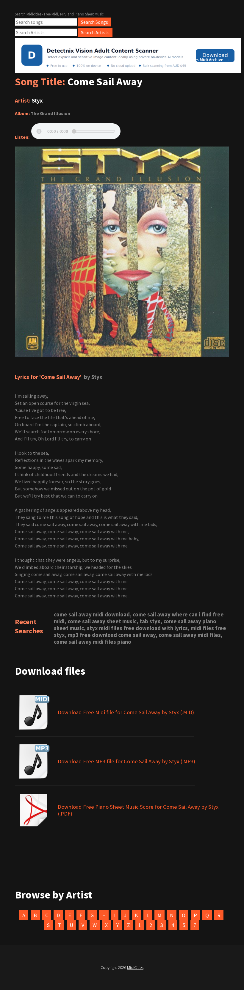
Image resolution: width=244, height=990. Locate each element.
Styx (37, 100)
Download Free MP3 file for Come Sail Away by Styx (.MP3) (126, 761)
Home (116, 59)
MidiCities (135, 967)
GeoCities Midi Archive (201, 59)
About (140, 59)
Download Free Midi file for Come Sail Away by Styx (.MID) (126, 712)
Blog (162, 59)
